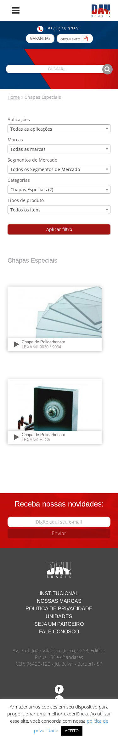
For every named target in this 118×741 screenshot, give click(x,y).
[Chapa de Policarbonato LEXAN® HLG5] (55, 411)
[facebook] (59, 689)
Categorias (19, 180)
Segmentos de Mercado (32, 160)
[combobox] (59, 128)
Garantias (40, 38)
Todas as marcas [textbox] (28, 149)
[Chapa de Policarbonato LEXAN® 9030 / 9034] (55, 318)
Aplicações (19, 119)
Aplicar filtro (59, 229)
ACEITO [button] (72, 730)
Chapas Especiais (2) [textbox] (31, 190)
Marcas (15, 140)
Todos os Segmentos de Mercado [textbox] (45, 169)
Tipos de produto (26, 200)
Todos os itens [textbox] (25, 210)
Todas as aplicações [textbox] (31, 129)
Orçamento (70, 39)
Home (14, 97)
